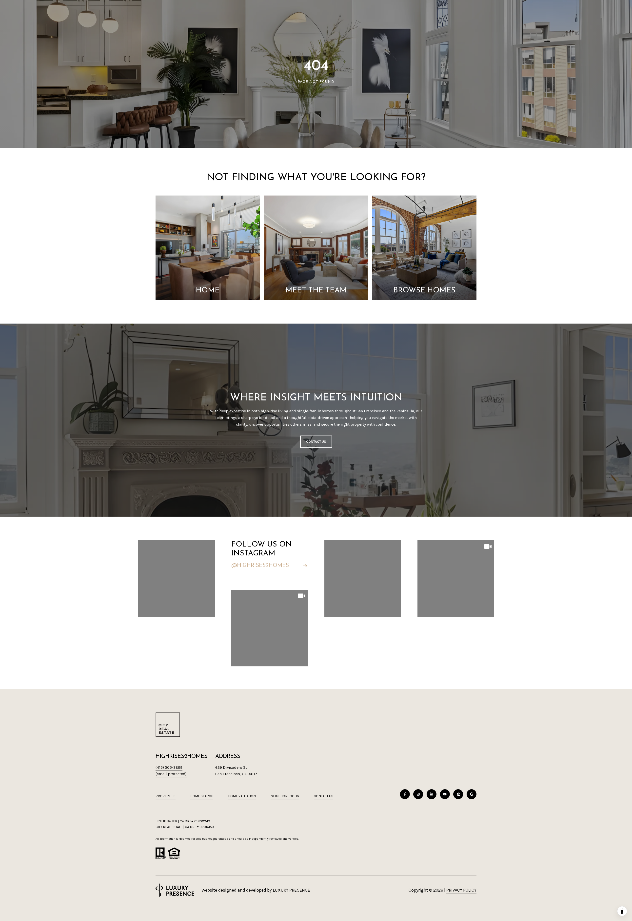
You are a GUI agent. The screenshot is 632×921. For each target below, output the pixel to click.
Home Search (201, 796)
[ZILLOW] (458, 794)
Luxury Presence (291, 890)
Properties (166, 796)
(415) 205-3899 (169, 767)
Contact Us (323, 796)
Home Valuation (242, 796)
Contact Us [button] (316, 441)
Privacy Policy (461, 890)
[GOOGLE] (471, 794)
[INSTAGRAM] (418, 794)
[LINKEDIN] (431, 794)
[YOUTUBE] (445, 794)
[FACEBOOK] (405, 794)
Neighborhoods (285, 796)
